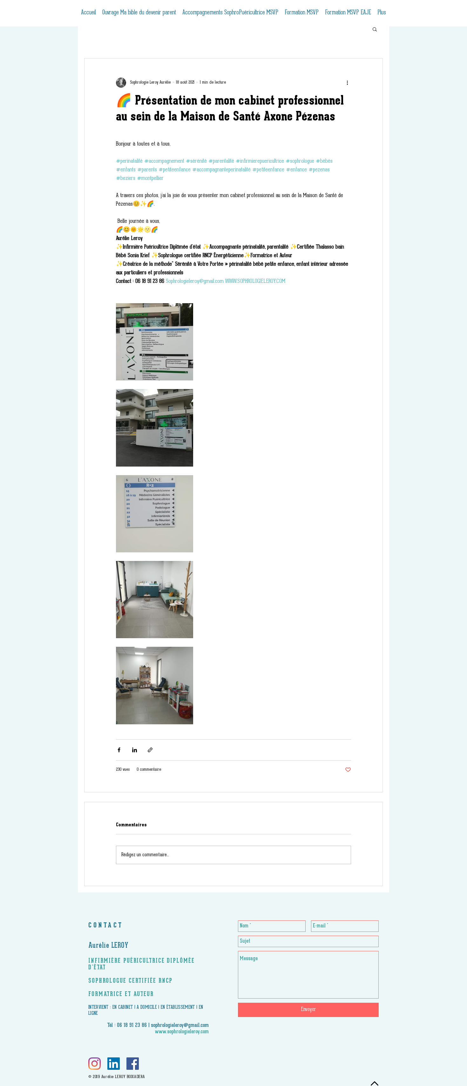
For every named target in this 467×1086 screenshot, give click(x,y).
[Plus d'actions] (347, 82)
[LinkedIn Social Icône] (113, 1063)
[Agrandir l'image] (154, 341)
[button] (375, 28)
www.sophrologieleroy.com (182, 1032)
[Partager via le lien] (150, 750)
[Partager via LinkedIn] (135, 750)
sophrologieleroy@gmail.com (180, 1025)
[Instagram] (94, 1063)
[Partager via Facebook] (119, 750)
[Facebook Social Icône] (132, 1063)
